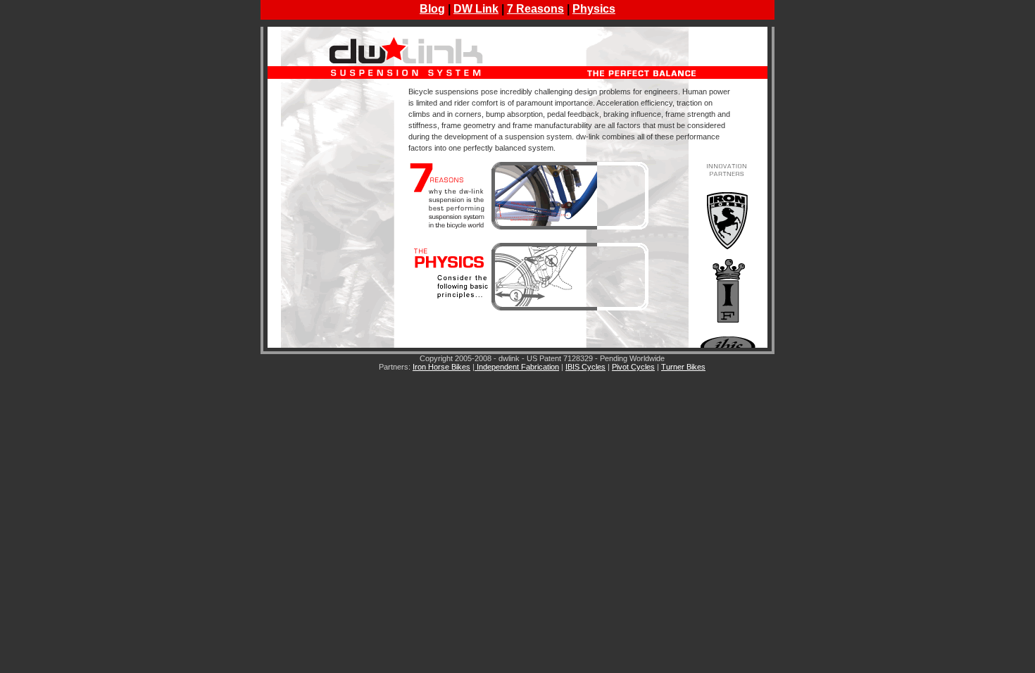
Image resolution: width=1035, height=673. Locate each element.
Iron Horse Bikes (441, 367)
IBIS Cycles (585, 367)
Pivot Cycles (633, 367)
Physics (593, 9)
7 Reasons (535, 9)
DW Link (475, 9)
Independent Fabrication (517, 367)
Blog (432, 9)
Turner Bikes (683, 367)
